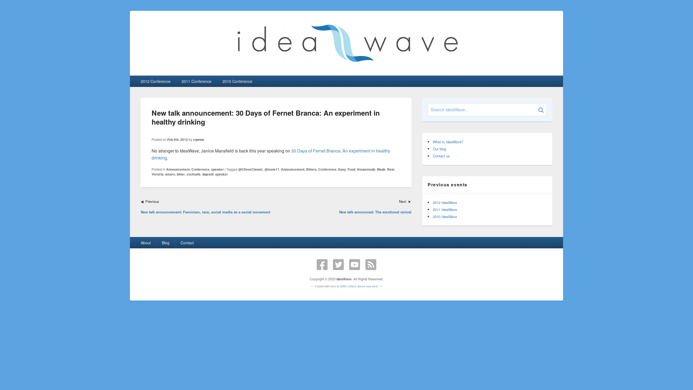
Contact (187, 242)
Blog (165, 242)
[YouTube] (354, 264)
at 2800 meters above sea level (357, 286)
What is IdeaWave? (448, 141)
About (146, 242)
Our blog (439, 148)
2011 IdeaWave (445, 209)
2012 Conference (156, 81)
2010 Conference (237, 81)
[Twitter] (338, 264)
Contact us (441, 155)
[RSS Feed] (370, 264)
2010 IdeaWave (445, 216)
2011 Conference (196, 81)
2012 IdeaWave (445, 202)
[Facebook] (322, 264)
